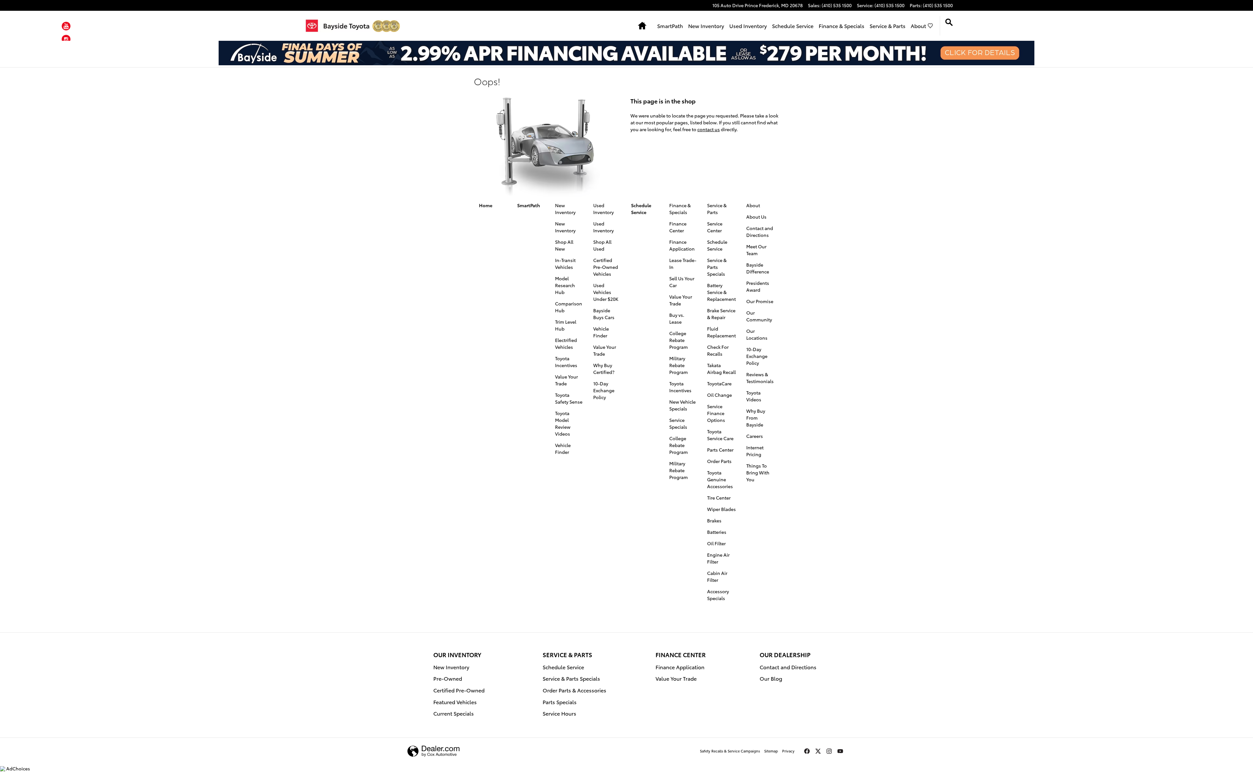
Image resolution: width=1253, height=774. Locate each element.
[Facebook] (807, 751)
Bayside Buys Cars (603, 313)
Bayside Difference (757, 268)
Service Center (714, 227)
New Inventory (706, 25)
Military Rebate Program (678, 365)
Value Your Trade (566, 380)
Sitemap (771, 750)
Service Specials (678, 423)
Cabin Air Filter (717, 576)
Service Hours (559, 713)
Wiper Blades (721, 509)
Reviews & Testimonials (760, 377)
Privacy (788, 750)
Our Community (759, 316)
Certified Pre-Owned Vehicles (605, 267)
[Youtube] (840, 751)
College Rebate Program (678, 340)
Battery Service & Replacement (721, 292)
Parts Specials (560, 701)
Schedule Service (792, 25)
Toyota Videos (753, 396)
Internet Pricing (755, 450)
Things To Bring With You (757, 472)
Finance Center (678, 227)
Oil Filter (716, 543)
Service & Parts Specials (717, 267)
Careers (754, 436)
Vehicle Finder (563, 448)
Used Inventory (748, 25)
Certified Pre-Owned (459, 690)
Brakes (714, 520)
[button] (66, 27)
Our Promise (759, 301)
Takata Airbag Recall (721, 368)
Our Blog (771, 678)
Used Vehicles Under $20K (605, 292)
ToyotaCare (719, 383)
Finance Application (682, 245)
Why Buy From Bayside (755, 418)
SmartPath (670, 25)
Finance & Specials (841, 25)
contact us (708, 129)
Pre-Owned (447, 678)
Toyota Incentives (566, 361)
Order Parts (719, 461)
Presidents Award (757, 286)
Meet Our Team (756, 249)
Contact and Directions (759, 231)
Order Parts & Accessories (574, 690)
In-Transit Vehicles (565, 263)
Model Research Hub (565, 285)
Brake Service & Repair (721, 313)
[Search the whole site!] (949, 22)
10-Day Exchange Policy (603, 390)
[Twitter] (818, 751)
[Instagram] (829, 751)
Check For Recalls (718, 350)
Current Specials (453, 713)
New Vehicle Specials (682, 405)
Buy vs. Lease (676, 318)
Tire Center (719, 497)
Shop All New (564, 245)
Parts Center (720, 449)
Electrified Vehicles (566, 343)
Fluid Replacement (721, 332)
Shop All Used (602, 245)
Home (485, 205)
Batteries (716, 532)
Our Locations (756, 334)
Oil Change (719, 395)
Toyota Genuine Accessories (720, 479)
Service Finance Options (716, 413)
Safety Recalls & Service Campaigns (730, 750)
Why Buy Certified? (603, 368)
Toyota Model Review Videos (562, 423)
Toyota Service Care (720, 434)
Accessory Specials (718, 594)
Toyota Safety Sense (568, 398)
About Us (756, 216)
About (918, 25)
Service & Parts (887, 25)
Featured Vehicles (455, 701)
